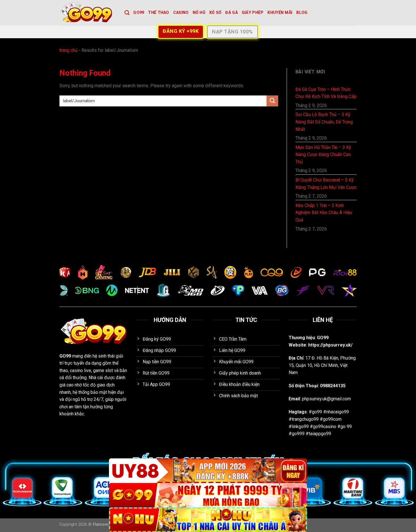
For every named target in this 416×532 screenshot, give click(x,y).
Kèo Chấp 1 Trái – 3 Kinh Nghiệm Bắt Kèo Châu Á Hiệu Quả (323, 213)
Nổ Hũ (199, 12)
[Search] (127, 13)
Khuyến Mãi (279, 12)
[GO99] (87, 12)
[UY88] (208, 470)
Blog (301, 12)
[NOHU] (208, 519)
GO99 (138, 12)
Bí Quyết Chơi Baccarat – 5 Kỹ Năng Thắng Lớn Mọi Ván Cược (326, 183)
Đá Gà (231, 12)
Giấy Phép (253, 12)
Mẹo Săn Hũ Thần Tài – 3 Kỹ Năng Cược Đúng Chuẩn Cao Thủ (323, 154)
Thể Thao (158, 12)
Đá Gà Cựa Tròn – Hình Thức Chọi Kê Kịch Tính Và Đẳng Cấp (326, 93)
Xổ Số (215, 12)
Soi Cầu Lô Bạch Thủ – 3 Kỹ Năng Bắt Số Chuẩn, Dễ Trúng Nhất (324, 122)
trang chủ (68, 50)
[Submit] (272, 100)
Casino (181, 12)
